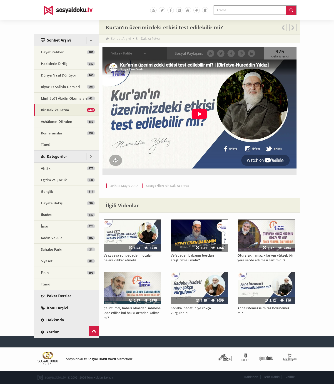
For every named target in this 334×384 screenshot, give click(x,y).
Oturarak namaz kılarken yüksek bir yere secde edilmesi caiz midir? (265, 257)
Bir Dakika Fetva (148, 38)
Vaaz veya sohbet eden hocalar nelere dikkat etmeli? (128, 257)
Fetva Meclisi (225, 358)
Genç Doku (266, 358)
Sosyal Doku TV (66, 10)
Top (94, 331)
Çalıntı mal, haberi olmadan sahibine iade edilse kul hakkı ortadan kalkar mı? (132, 313)
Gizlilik (289, 377)
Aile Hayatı (290, 358)
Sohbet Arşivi (121, 38)
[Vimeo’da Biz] (179, 10)
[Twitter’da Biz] (162, 10)
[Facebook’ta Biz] (170, 10)
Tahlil (245, 358)
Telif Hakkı (271, 377)
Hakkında (251, 377)
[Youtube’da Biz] (188, 10)
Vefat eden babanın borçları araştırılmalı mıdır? (192, 257)
